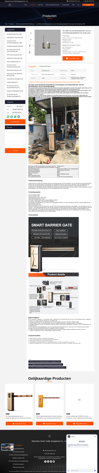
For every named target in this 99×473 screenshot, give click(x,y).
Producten (32, 4)
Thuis (25, 4)
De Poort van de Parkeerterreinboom (25, 24)
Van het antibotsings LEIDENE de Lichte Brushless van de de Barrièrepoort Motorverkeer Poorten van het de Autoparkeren (49, 417)
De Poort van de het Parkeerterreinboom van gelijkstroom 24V (45, 361)
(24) (14, 58)
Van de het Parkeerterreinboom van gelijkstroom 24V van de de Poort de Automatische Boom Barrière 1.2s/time (79, 417)
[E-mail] (19, 117)
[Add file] (68, 470)
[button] (8, 403)
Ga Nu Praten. (15, 122)
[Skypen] (12, 117)
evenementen (65, 4)
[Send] (95, 470)
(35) (15, 37)
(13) (14, 70)
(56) (14, 34)
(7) (13, 61)
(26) (13, 66)
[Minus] (95, 436)
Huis (6, 24)
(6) (15, 79)
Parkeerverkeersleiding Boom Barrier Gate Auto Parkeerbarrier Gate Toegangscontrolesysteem (19, 417)
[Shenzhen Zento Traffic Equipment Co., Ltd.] (10, 5)
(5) (13, 95)
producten (11, 24)
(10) (13, 86)
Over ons (40, 4)
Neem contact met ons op (52, 4)
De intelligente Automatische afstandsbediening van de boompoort (46, 364)
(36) (15, 46)
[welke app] (15, 116)
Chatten (88, 4)
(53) (14, 41)
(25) (14, 55)
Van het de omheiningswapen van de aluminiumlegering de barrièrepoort (47, 367)
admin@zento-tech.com (74, 1)
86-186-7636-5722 (89, 1)
